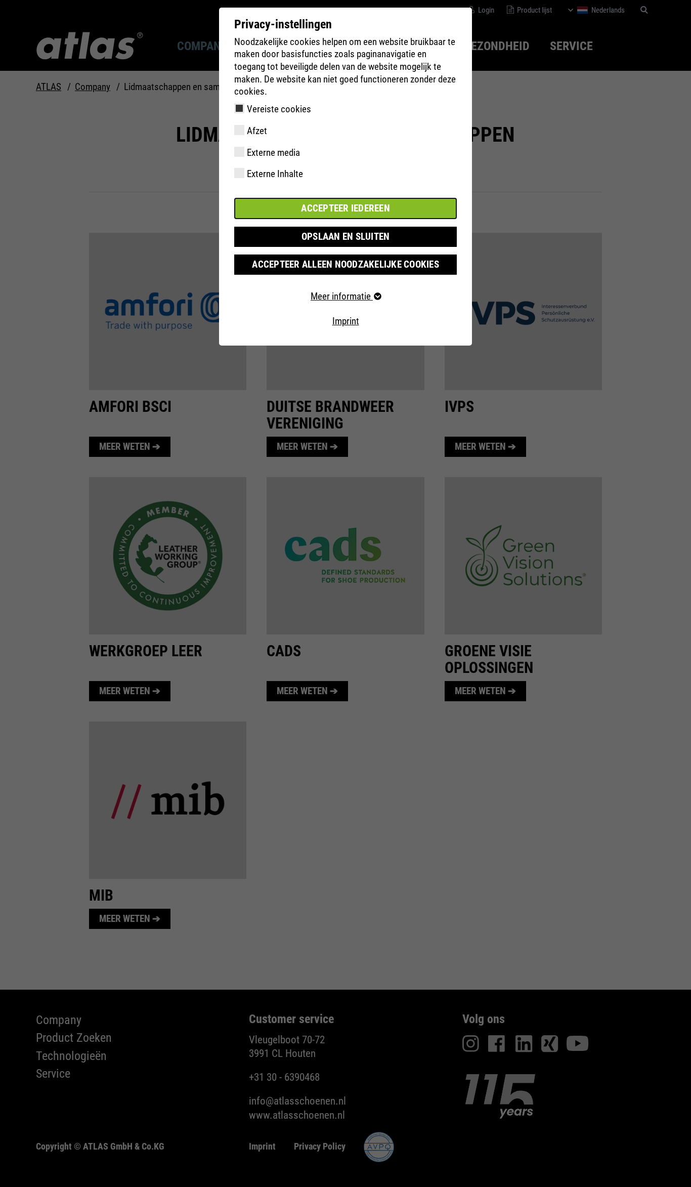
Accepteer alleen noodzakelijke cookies (345, 264)
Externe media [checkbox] (273, 152)
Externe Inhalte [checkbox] (275, 174)
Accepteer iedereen (345, 208)
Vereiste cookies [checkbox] (279, 109)
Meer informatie (342, 296)
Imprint (345, 321)
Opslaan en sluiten (345, 236)
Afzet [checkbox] (257, 131)
